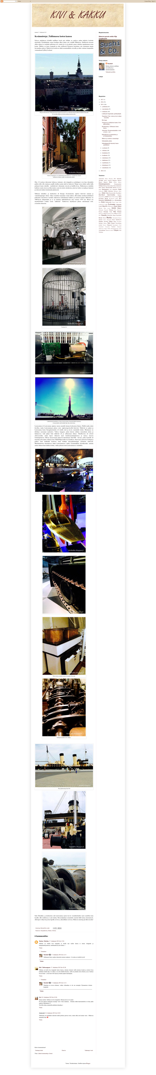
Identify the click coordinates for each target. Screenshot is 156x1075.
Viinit (120, 228)
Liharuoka (118, 204)
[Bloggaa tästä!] (55, 928)
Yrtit (120, 230)
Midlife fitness (116, 208)
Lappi (117, 202)
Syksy (114, 221)
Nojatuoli (106, 210)
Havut (115, 186)
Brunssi (100, 182)
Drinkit (115, 182)
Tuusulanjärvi (115, 225)
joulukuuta (105, 106)
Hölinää (115, 187)
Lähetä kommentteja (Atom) (45, 1053)
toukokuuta (105, 158)
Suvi (40, 997)
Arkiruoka (119, 178)
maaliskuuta (105, 163)
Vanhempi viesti (89, 1050)
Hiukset (103, 187)
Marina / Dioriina (44, 941)
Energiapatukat (117, 184)
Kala (107, 193)
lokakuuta (105, 111)
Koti (100, 202)
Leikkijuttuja (101, 204)
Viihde (108, 228)
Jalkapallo (114, 189)
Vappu (105, 228)
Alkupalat (111, 178)
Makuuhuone (111, 206)
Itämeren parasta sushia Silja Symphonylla (108, 37)
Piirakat (119, 212)
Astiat (105, 180)
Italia (111, 189)
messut (108, 208)
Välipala (116, 230)
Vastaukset (43, 951)
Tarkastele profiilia (110, 72)
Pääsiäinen (109, 215)
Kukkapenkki (109, 202)
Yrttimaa (101, 232)
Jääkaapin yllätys (117, 191)
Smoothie (106, 221)
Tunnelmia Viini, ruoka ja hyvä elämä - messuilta (111, 116)
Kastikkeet (118, 193)
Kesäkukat (101, 198)
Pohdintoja (109, 213)
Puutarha (104, 215)
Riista (104, 218)
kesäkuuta (105, 155)
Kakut (104, 193)
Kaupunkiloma (44, 930)
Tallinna (54, 930)
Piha (114, 212)
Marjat (115, 206)
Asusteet (110, 180)
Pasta (115, 210)
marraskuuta (105, 109)
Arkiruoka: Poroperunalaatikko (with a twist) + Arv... (111, 131)
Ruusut (119, 217)
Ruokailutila (115, 217)
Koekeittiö (101, 200)
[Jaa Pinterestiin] (61, 928)
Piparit (105, 213)
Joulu (119, 189)
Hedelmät (119, 186)
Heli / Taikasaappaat (44, 967)
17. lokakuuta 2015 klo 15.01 (56, 941)
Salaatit (100, 219)
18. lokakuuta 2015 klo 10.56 (49, 997)
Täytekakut (101, 226)
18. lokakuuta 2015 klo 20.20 (52, 1013)
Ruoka (109, 217)
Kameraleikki (112, 193)
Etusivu (64, 1050)
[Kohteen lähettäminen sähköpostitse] (54, 928)
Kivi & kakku (38, 7)
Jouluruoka (101, 191)
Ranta (114, 215)
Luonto (100, 206)
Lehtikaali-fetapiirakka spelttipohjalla (111, 114)
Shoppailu (109, 219)
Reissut (100, 218)
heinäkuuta (105, 153)
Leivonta (111, 204)
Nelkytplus (101, 210)
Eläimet (119, 182)
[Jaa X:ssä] (57, 928)
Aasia (106, 178)
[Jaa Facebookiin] (59, 928)
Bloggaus (115, 180)
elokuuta (104, 150)
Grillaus (101, 186)
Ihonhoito (119, 187)
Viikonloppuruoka (114, 228)
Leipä (106, 204)
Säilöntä (101, 223)
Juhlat (105, 191)
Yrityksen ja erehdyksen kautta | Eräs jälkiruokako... (111, 123)
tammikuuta (105, 167)
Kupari (113, 202)
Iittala (100, 189)
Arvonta (101, 180)
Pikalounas (101, 213)
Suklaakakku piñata (107, 141)
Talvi (108, 223)
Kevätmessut (111, 198)
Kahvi (100, 193)
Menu (105, 208)
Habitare (105, 186)
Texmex (104, 225)
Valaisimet (119, 226)
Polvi (113, 213)
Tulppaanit (109, 225)
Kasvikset (102, 195)
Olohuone (111, 210)
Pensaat (100, 212)
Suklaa (110, 221)
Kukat (103, 202)
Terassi (113, 223)
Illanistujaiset (105, 189)
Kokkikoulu (108, 200)
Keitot (107, 196)
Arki (115, 178)
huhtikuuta (105, 160)
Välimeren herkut (109, 230)
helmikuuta (105, 165)
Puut (100, 215)
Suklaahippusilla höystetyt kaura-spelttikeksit (110, 144)
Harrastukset (110, 186)
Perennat (106, 212)
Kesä (120, 196)
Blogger (88, 1063)
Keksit (113, 196)
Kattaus (119, 195)
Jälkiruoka (110, 191)
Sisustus (101, 221)
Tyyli (120, 225)
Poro (115, 213)
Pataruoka (119, 210)
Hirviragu (104, 120)
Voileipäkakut (102, 230)
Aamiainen (101, 178)
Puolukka (119, 213)
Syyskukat (119, 221)
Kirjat (117, 198)
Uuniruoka (107, 226)
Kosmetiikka (118, 200)
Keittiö (110, 196)
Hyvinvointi (109, 187)
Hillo (100, 187)
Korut (113, 200)
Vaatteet (113, 227)
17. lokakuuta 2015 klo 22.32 (58, 983)
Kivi (120, 198)
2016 (102, 102)
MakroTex (105, 206)
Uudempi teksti (39, 1050)
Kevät (106, 198)
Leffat (120, 202)
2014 (102, 171)
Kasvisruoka (111, 195)
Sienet (113, 219)
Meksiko (100, 208)
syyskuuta (105, 148)
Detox (110, 182)
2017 (102, 99)
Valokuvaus (101, 228)
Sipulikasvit (118, 219)
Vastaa (40, 948)
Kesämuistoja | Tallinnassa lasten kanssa (110, 127)
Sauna (104, 219)
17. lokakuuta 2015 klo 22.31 (58, 955)
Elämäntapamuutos (104, 184)
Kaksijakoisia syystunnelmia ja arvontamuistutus (110, 135)
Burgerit (106, 182)
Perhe (111, 212)
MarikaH (46, 955)
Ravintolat (118, 215)
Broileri (119, 180)
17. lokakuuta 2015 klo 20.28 (58, 967)
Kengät (116, 196)
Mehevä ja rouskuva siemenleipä (110, 138)
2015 (102, 104)
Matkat (50, 930)
